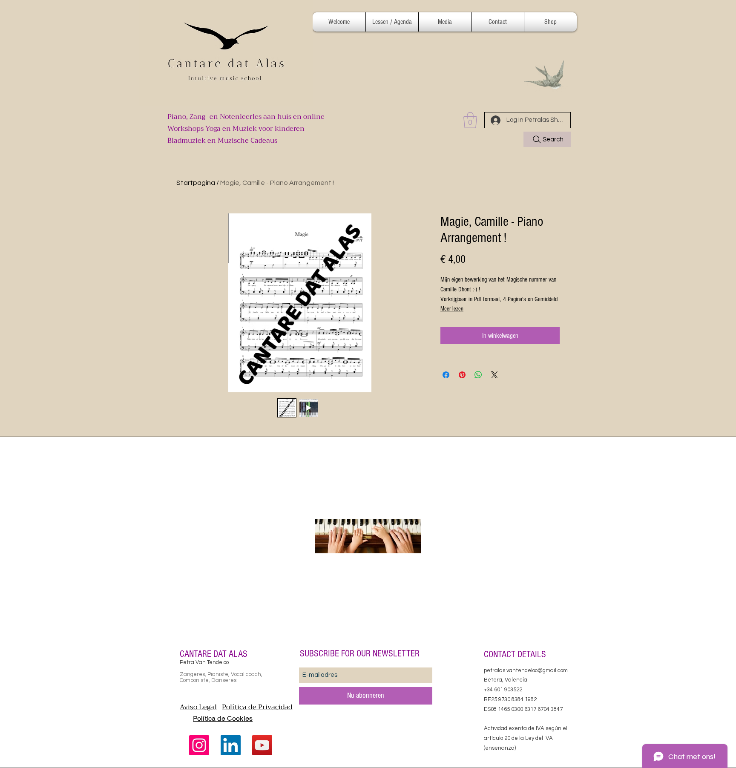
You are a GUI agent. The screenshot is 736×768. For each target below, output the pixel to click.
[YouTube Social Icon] (262, 745)
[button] (392, 22)
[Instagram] (199, 745)
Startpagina (195, 182)
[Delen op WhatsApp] (478, 375)
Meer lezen (451, 308)
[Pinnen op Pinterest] (462, 375)
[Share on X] (494, 375)
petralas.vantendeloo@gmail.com (526, 670)
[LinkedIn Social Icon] (231, 745)
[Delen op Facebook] (446, 375)
